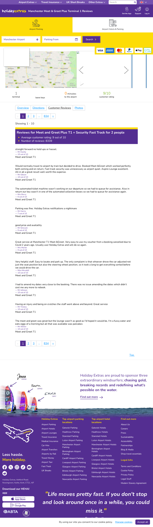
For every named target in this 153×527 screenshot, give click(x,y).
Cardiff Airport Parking (72, 458)
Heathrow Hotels (100, 432)
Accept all (142, 522)
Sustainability (127, 437)
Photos (79, 108)
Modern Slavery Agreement (133, 483)
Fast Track (46, 466)
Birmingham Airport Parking (71, 453)
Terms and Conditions (131, 466)
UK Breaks (46, 470)
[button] (139, 70)
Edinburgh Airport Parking (74, 475)
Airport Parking (49, 424)
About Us (125, 424)
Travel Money (48, 458)
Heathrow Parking (70, 432)
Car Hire (45, 445)
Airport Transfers (49, 449)
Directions (39, 108)
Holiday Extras (14, 11)
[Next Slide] (126, 69)
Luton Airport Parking (72, 440)
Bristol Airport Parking (72, 470)
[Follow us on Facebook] (4, 467)
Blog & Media (127, 449)
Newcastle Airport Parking (74, 479)
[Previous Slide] (80, 69)
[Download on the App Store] (18, 498)
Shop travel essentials (131, 453)
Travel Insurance (49, 437)
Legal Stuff (126, 479)
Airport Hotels (48, 428)
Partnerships (127, 445)
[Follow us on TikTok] (23, 467)
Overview (23, 108)
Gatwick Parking (69, 427)
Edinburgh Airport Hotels (103, 472)
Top (132, 355)
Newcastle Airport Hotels (103, 476)
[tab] (36, 24)
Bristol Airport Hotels (102, 468)
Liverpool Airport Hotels (103, 459)
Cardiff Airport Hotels (102, 455)
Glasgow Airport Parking (73, 466)
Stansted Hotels (99, 436)
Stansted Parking (70, 436)
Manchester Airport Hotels (104, 444)
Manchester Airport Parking (71, 446)
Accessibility (126, 441)
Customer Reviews (59, 108)
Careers (124, 428)
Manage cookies (123, 522)
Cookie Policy (127, 470)
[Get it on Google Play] (18, 505)
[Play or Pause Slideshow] (82, 83)
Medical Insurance (50, 441)
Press (123, 432)
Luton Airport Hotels (101, 440)
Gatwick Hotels (99, 427)
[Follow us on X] (11, 467)
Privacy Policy (127, 474)
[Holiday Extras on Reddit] (4, 473)
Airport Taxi (47, 462)
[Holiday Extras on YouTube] (29, 467)
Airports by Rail (49, 453)
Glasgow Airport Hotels (103, 464)
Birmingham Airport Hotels (101, 450)
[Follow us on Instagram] (17, 467)
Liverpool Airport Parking (74, 462)
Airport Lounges (49, 432)
